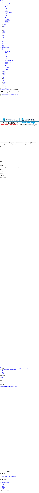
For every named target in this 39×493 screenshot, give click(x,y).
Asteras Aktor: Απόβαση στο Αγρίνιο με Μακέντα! (8, 477)
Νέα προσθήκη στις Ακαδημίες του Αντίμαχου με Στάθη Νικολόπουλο (9, 386)
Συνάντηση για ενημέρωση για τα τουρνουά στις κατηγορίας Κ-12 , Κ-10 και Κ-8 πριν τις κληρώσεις (16, 368)
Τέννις (4, 32)
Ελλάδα (2, 33)
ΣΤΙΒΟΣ (3, 42)
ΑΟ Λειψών (6, 15)
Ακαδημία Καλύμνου (7, 20)
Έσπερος (6, 68)
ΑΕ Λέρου (6, 8)
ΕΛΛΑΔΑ (3, 45)
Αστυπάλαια (6, 59)
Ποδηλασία (4, 24)
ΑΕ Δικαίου (6, 66)
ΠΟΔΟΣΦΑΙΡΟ (3, 41)
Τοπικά (2, 2)
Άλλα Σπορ (4, 27)
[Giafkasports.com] (5, 48)
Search (1, 470)
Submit (8, 490)
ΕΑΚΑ (5, 17)
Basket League (5, 34)
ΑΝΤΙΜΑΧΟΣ (1, 377)
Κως (2, 28)
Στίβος (4, 23)
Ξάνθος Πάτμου (6, 11)
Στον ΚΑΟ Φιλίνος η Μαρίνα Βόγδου (5, 382)
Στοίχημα (4, 35)
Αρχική (2, 1)
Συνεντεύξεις (4, 38)
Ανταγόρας (6, 13)
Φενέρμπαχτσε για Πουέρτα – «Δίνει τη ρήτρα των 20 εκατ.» (9, 476)
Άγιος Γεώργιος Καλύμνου (8, 14)
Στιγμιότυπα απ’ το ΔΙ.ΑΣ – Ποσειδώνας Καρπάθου (9, 369)
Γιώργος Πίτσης (2, 370)
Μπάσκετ (4, 77)
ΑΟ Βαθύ (6, 10)
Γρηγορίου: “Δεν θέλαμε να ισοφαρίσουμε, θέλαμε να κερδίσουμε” (10, 475)
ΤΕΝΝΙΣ (3, 486)
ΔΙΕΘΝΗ (3, 46)
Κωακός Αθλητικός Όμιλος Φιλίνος (9, 12)
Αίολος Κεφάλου (7, 19)
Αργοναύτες (6, 57)
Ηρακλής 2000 (6, 21)
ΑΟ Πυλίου (6, 4)
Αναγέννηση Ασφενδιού (7, 3)
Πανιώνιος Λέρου (7, 22)
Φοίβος (5, 16)
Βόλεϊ (3, 30)
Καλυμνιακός (6, 5)
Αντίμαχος (6, 7)
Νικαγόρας (6, 9)
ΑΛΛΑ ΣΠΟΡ (3, 44)
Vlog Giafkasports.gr (4, 36)
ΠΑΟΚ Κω (6, 6)
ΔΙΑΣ (0, 367)
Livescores (3, 37)
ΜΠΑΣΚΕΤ (3, 484)
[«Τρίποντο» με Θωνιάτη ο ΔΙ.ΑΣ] (19, 106)
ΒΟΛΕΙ (2, 43)
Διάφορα (4, 25)
